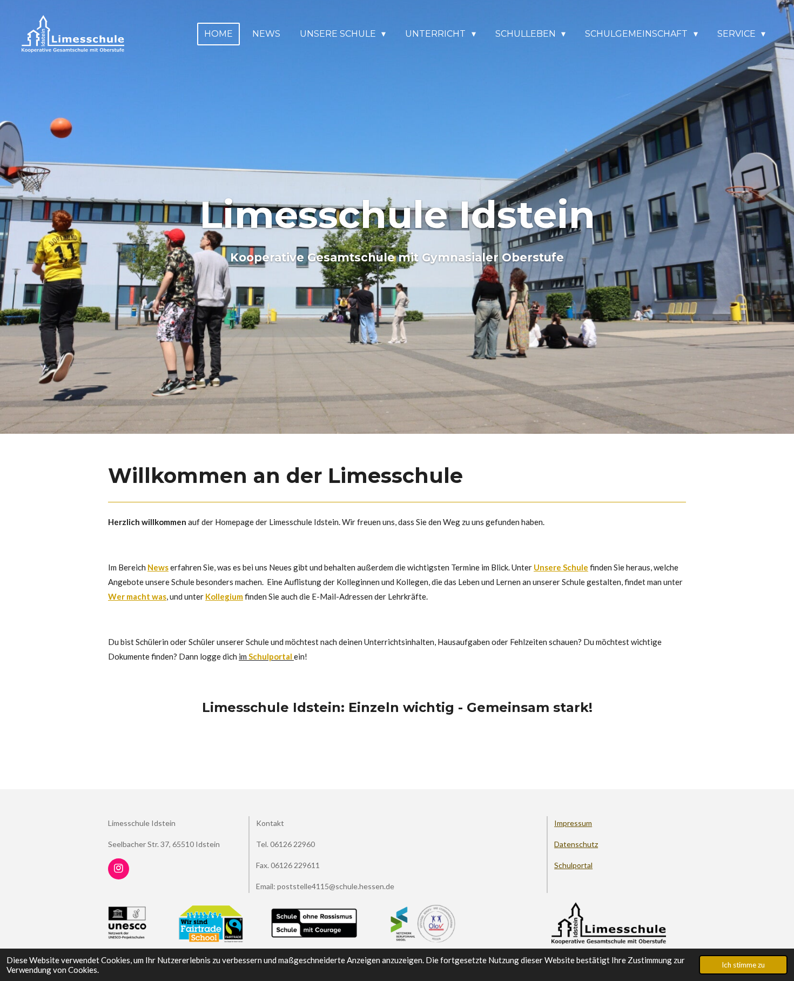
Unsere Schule (561, 567)
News (158, 567)
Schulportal (573, 865)
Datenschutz (576, 844)
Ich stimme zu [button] (743, 964)
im (265, 656)
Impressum (573, 823)
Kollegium (224, 596)
